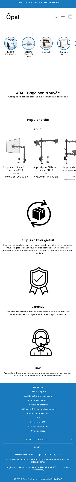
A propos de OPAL (38, 422)
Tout (38, 129)
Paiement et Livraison (38, 400)
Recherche (38, 387)
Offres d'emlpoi (38, 431)
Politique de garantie (38, 405)
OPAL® (37, 447)
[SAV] (38, 343)
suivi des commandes (38, 426)
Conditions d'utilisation (38, 413)
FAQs (38, 418)
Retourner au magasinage (54, 96)
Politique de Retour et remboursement (38, 409)
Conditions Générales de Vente (38, 396)
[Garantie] (38, 282)
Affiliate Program (38, 391)
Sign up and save (37, 440)
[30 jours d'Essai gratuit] (38, 215)
